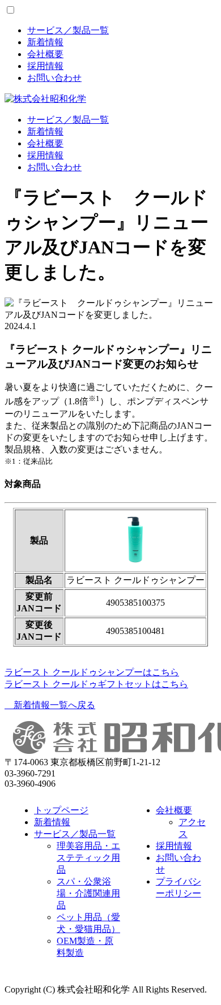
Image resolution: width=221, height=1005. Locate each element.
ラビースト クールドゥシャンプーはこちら (92, 672)
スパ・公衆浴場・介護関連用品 (88, 893)
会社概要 (45, 54)
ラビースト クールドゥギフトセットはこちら (96, 684)
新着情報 (45, 42)
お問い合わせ (54, 78)
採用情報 (45, 66)
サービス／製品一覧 (68, 30)
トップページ (61, 810)
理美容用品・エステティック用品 (88, 857)
